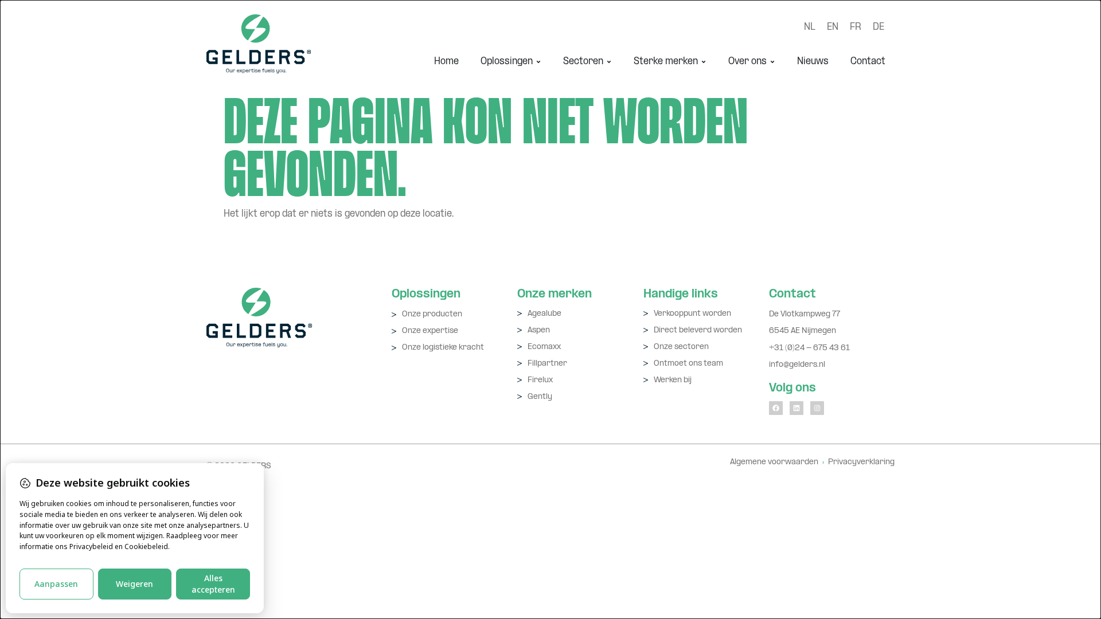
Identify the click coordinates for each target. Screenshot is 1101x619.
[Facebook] (776, 408)
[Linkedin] (796, 408)
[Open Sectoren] (609, 62)
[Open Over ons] (772, 62)
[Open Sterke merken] (703, 62)
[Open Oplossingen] (538, 62)
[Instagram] (817, 408)
